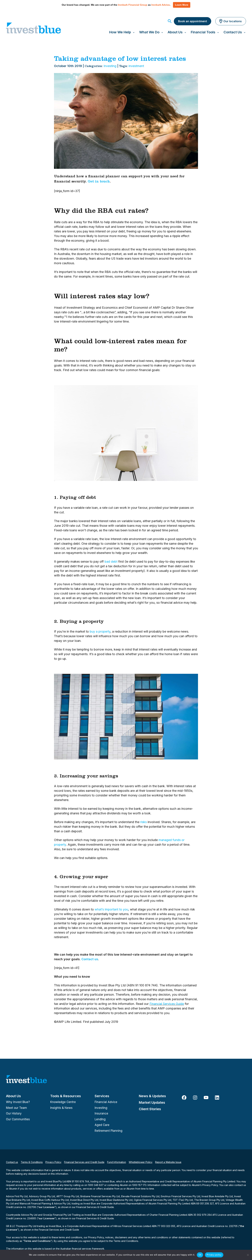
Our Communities (18, 1119)
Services (102, 1096)
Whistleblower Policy (140, 1162)
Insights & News (61, 1108)
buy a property (100, 631)
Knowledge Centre (63, 1102)
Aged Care (102, 1125)
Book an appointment (192, 21)
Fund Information (116, 1162)
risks (143, 822)
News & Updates (152, 1096)
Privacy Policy (53, 1162)
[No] (247, 1255)
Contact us (89, 959)
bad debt (111, 561)
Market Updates (152, 1102)
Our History (14, 1113)
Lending (100, 1119)
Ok (200, 1254)
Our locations (232, 21)
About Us (13, 1096)
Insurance (101, 1113)
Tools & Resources (65, 1096)
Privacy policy (214, 1254)
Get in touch (99, 182)
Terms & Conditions (32, 1162)
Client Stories (150, 1109)
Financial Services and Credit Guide (84, 1162)
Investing (110, 66)
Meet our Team (16, 1108)
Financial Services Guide (166, 1004)
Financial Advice (106, 1102)
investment (136, 66)
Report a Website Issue (168, 1162)
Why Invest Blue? (18, 1102)
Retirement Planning (108, 1130)
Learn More (181, 4)
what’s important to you (111, 909)
